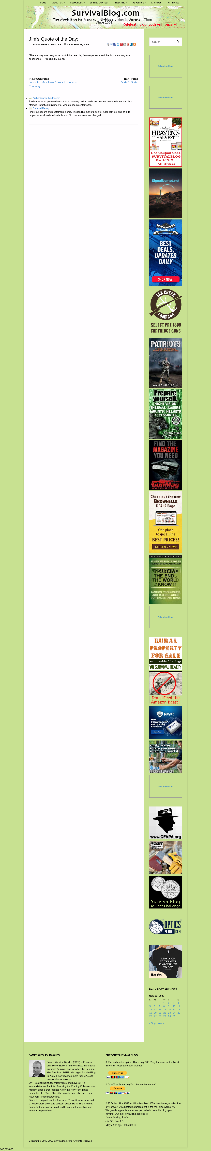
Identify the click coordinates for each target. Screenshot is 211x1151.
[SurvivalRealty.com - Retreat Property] (165, 653)
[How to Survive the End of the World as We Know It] (165, 579)
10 (174, 1006)
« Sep (152, 1023)
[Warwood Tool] (165, 857)
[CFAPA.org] (165, 822)
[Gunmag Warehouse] (165, 465)
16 (169, 1009)
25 (179, 1013)
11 (179, 1006)
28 (160, 1016)
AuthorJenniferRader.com (44, 98)
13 (155, 1009)
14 (160, 1009)
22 (164, 1013)
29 (164, 1016)
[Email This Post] (111, 44)
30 (169, 1016)
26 (150, 1016)
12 (150, 1009)
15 (164, 1009)
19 (150, 1013)
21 (160, 1013)
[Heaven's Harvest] (165, 142)
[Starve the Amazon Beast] (165, 687)
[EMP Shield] (165, 722)
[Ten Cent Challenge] (165, 892)
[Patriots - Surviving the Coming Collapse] (165, 363)
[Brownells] (165, 522)
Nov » (160, 1023)
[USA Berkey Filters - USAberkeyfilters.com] (165, 757)
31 (174, 1016)
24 (174, 1013)
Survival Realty (39, 108)
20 (155, 1013)
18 (179, 1009)
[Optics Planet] (165, 926)
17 (174, 1009)
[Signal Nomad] (165, 193)
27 (155, 1016)
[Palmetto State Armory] (165, 252)
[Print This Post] (108, 44)
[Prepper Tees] (165, 961)
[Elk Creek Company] (165, 312)
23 (169, 1013)
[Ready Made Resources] (165, 414)
